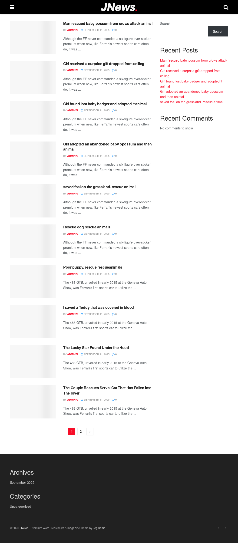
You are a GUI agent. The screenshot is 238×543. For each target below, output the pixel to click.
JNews (24, 528)
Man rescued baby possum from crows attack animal (107, 23)
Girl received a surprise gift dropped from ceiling (103, 63)
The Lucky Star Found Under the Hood (96, 347)
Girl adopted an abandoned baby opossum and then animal (107, 146)
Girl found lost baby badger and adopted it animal (104, 103)
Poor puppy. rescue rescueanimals (92, 267)
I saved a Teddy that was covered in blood (98, 307)
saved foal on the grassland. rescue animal (99, 186)
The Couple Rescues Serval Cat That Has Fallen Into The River (107, 390)
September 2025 (22, 482)
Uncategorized (20, 506)
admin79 (72, 30)
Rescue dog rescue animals (86, 227)
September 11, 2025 (96, 30)
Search (165, 23)
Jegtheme (99, 528)
